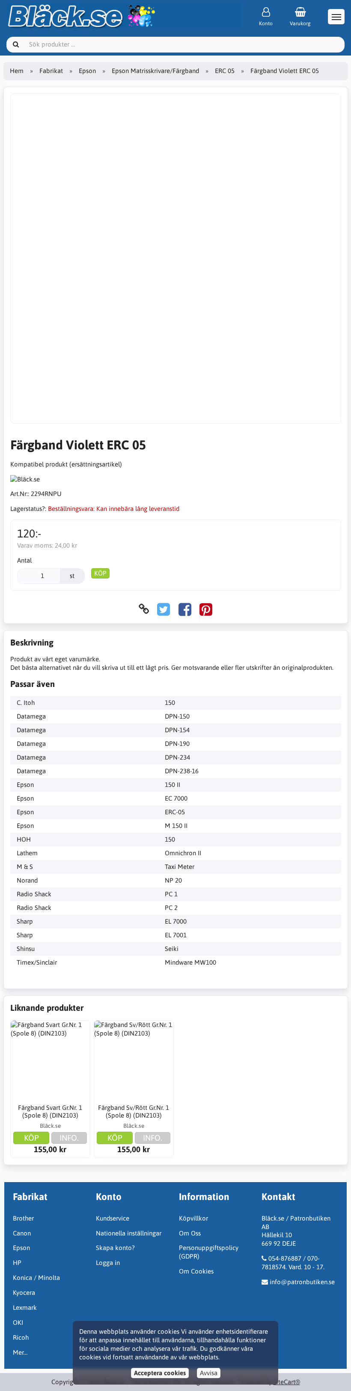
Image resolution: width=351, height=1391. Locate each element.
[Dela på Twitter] (163, 609)
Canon (22, 1233)
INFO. (69, 1137)
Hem (17, 70)
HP (17, 1262)
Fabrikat (51, 70)
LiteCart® (287, 1381)
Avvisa (208, 1372)
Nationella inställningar (128, 1233)
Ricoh (21, 1337)
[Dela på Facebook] (184, 609)
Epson (87, 70)
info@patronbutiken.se (302, 1281)
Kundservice (112, 1218)
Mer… (20, 1352)
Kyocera (24, 1292)
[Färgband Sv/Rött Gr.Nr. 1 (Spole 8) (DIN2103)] (134, 1060)
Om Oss (190, 1233)
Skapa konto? (115, 1247)
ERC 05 (225, 70)
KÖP (100, 573)
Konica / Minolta (36, 1277)
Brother (23, 1218)
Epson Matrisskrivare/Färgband (155, 70)
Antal (24, 560)
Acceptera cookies (160, 1372)
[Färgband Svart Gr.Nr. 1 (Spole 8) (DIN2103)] (50, 1060)
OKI (18, 1322)
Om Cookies (196, 1271)
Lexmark (25, 1307)
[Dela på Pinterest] (205, 609)
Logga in (108, 1262)
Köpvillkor (193, 1218)
